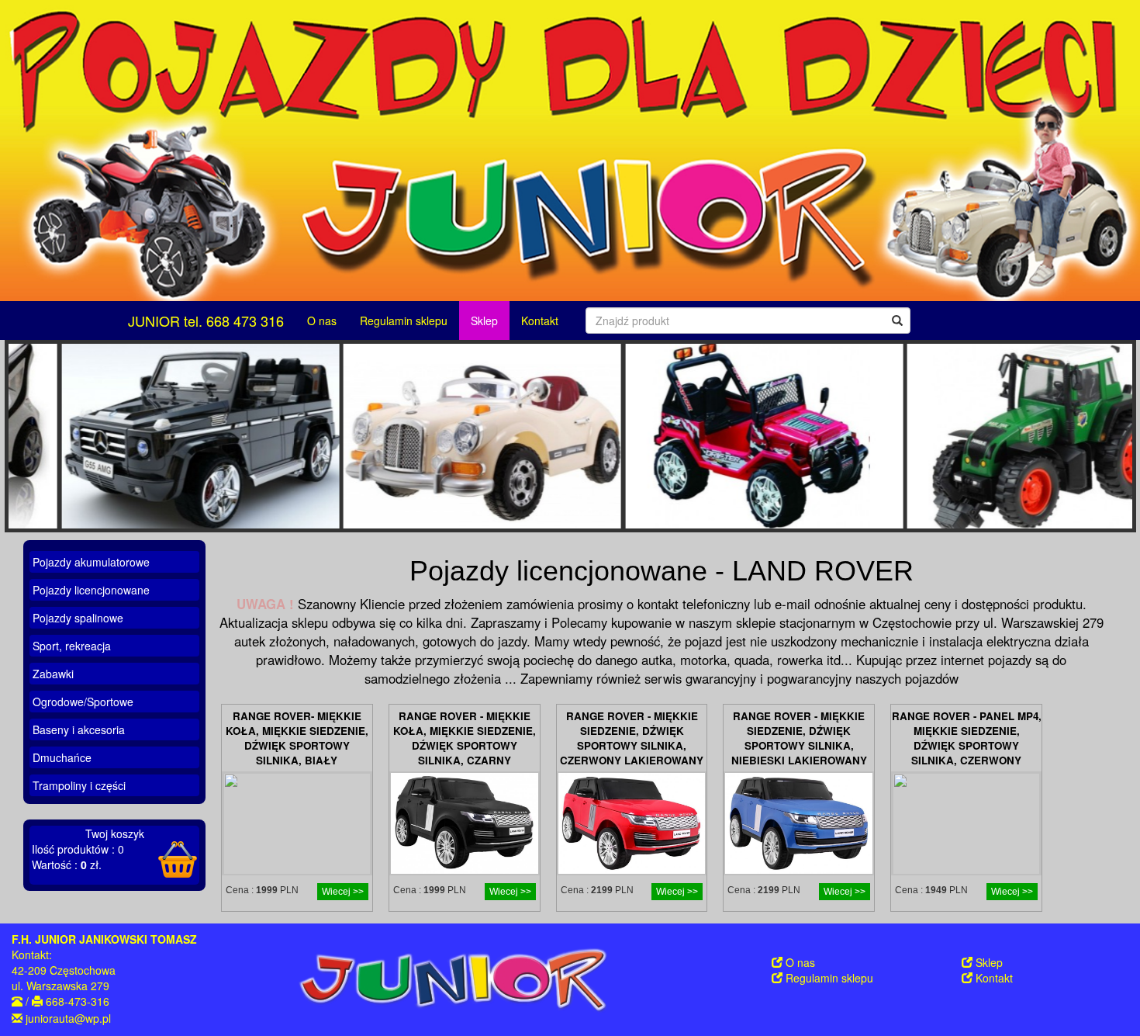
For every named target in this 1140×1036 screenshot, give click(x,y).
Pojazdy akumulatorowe (91, 562)
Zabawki (53, 673)
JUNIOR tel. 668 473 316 (206, 320)
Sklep (484, 320)
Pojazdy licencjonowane (91, 590)
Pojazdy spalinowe (78, 617)
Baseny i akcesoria (79, 729)
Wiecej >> (343, 891)
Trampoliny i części (79, 785)
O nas (322, 320)
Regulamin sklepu (403, 320)
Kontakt (539, 320)
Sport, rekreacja (72, 645)
